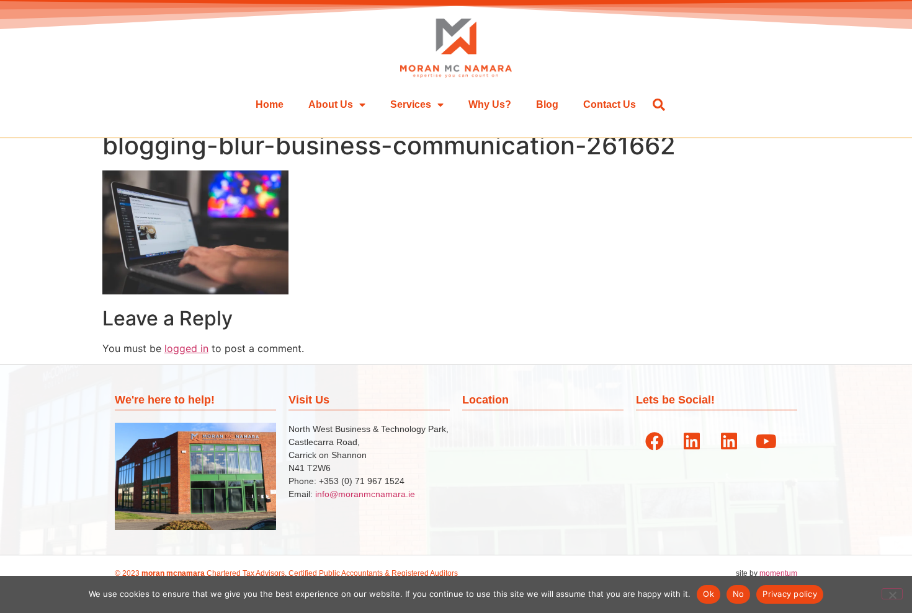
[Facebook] (654, 441)
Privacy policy (789, 594)
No (738, 594)
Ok (708, 594)
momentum (778, 573)
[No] (892, 593)
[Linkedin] (691, 441)
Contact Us (609, 104)
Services (410, 104)
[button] (658, 104)
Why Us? (489, 104)
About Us (330, 104)
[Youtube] (766, 441)
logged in (186, 348)
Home (270, 104)
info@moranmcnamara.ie (365, 494)
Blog (547, 104)
